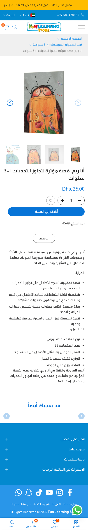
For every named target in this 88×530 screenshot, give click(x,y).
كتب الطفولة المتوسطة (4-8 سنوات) (57, 44)
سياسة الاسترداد (21, 504)
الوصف (44, 238)
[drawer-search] (14, 27)
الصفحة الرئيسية (71, 38)
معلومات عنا (70, 504)
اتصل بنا (56, 504)
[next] (10, 103)
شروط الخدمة (41, 504)
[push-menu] (81, 27)
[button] (50, 200)
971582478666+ (68, 15)
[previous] (78, 103)
